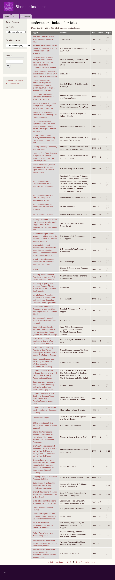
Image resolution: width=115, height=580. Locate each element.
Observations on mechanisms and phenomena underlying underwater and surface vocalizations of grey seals (44, 386)
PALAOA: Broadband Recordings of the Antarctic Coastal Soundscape (43, 525)
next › (86, 562)
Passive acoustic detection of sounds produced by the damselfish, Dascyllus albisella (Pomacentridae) (44, 553)
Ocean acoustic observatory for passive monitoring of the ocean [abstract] (45, 410)
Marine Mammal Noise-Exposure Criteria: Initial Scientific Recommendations (43, 183)
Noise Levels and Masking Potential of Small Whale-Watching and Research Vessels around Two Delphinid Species (45, 351)
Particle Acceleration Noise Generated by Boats (43, 534)
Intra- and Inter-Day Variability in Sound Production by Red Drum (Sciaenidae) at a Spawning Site (45, 73)
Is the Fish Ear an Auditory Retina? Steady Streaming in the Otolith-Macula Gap (45, 114)
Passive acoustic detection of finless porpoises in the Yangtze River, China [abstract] (45, 543)
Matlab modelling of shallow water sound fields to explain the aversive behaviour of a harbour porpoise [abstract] (45, 237)
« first (50, 562)
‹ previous (59, 562)
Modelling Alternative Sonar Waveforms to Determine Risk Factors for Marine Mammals (44, 277)
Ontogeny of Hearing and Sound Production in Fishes (45, 477)
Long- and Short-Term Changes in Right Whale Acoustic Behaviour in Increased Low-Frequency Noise (45, 157)
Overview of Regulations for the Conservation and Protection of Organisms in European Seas (45, 516)
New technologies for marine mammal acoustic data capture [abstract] (44, 320)
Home (6, 16)
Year (93, 33)
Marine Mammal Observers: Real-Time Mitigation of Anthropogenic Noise (43, 197)
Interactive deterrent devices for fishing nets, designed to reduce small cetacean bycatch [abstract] (45, 49)
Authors (63, 33)
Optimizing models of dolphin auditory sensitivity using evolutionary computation (44, 485)
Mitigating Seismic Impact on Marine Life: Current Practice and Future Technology (43, 261)
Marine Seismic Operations (43, 214)
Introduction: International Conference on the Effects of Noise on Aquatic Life (43, 96)
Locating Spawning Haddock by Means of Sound (45, 147)
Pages (108, 33)
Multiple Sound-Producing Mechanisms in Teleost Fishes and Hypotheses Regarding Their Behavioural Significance (44, 299)
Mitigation (36, 269)
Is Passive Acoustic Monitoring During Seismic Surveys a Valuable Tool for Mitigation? (44, 105)
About (15, 16)
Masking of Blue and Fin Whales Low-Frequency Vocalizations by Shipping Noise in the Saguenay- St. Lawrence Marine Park (45, 224)
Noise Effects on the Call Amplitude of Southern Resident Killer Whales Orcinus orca (45, 341)
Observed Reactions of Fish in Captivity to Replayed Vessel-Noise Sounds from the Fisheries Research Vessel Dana (44, 398)
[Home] (9, 7)
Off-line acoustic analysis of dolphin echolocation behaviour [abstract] (45, 425)
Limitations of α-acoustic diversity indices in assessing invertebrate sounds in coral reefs (44, 139)
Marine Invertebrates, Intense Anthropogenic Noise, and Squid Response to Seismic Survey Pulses (44, 168)
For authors (25, 16)
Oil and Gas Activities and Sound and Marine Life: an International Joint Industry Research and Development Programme (43, 437)
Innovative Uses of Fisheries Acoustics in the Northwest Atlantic (43, 39)
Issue (100, 33)
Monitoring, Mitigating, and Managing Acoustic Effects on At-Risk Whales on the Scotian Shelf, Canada (44, 287)
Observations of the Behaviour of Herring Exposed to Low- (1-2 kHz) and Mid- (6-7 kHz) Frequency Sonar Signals (45, 374)
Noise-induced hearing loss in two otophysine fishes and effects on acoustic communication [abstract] (44, 363)
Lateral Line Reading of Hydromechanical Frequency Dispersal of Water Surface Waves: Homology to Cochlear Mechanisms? (44, 126)
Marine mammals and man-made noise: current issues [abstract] (43, 206)
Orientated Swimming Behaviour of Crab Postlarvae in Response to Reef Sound (45, 494)
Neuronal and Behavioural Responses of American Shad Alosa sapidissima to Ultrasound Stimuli (45, 310)
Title (34, 33)
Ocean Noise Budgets (41, 417)
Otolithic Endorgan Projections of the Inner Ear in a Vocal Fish (44, 502)
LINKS (5, 572)
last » (93, 562)
